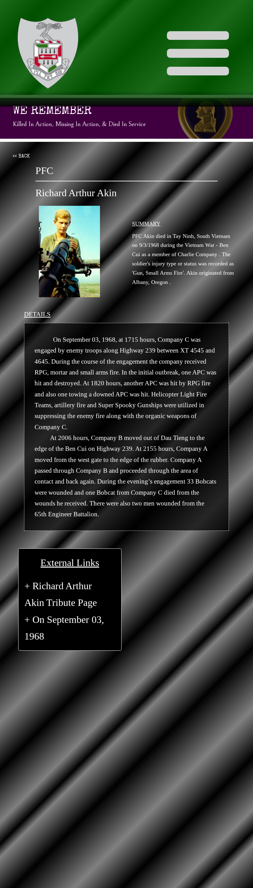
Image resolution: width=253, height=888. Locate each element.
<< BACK (21, 156)
